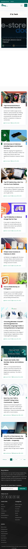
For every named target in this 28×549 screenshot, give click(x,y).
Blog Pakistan (5, 470)
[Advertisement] (14, 61)
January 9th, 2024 (17, 230)
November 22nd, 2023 (18, 377)
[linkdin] (10, 497)
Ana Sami (3, 535)
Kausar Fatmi (7, 377)
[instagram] (14, 497)
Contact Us (3, 511)
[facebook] (2, 497)
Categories (18, 501)
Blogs (2, 508)
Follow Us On (4, 494)
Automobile (17, 506)
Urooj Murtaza (7, 415)
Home (2, 504)
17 (21, 459)
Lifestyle (3, 513)
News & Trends (18, 504)
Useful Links (4, 501)
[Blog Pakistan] (4, 5)
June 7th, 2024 (15, 161)
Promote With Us (4, 515)
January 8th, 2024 (17, 265)
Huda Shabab (4, 533)
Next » (25, 459)
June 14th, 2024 (15, 123)
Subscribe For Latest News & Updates (11, 485)
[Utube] (18, 497)
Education (17, 519)
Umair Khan (3, 542)
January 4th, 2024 (17, 339)
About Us (3, 506)
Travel (16, 515)
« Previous (4, 459)
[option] (14, 33)
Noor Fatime (4, 538)
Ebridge (14, 548)
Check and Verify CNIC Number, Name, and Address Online (14, 362)
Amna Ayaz (7, 123)
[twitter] (6, 497)
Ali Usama (3, 540)
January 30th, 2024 (17, 196)
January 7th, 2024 (17, 300)
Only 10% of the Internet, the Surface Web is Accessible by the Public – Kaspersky (14, 438)
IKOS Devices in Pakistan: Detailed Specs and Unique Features (13, 146)
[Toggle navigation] (22, 4)
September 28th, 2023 (18, 415)
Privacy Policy (4, 517)
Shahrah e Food (5, 1)
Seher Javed (7, 196)
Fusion (12, 1)
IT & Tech (17, 508)
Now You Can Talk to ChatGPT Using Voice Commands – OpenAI (11, 400)
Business (17, 511)
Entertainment (18, 517)
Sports (16, 513)
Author (3, 524)
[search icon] (25, 5)
